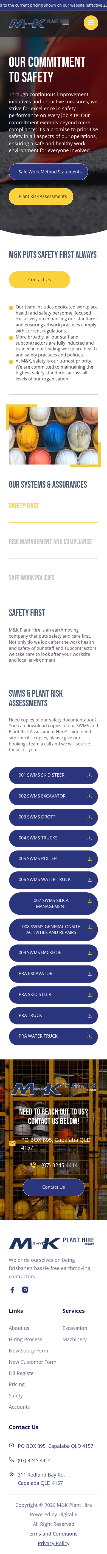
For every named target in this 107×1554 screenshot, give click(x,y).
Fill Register (22, 1373)
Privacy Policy (53, 1543)
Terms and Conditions (52, 1533)
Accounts (19, 1406)
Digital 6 (67, 1514)
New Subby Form (28, 1350)
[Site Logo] (39, 24)
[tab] (53, 506)
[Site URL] (51, 1243)
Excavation (75, 1328)
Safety (16, 1395)
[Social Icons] (12, 1290)
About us (19, 1328)
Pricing (17, 1384)
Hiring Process (25, 1339)
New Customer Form (33, 1362)
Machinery (75, 1339)
